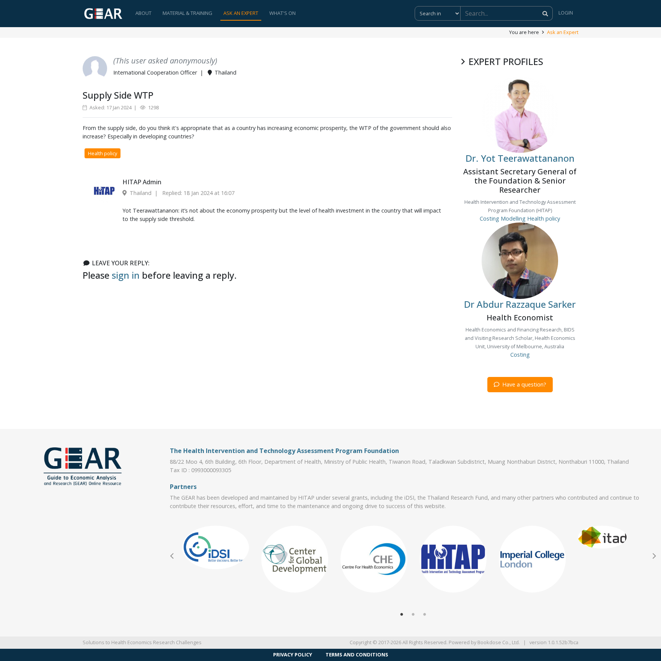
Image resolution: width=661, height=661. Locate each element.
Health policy (102, 153)
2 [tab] (413, 615)
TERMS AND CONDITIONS (357, 654)
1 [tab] (401, 615)
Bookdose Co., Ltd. (498, 642)
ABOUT (143, 13)
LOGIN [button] (565, 12)
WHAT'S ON (282, 13)
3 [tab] (424, 615)
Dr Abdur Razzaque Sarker (520, 304)
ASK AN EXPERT (240, 13)
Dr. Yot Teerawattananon (520, 158)
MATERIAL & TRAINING (187, 13)
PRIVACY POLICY (292, 654)
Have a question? (523, 384)
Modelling (513, 218)
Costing (489, 218)
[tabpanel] (215, 547)
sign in (126, 275)
